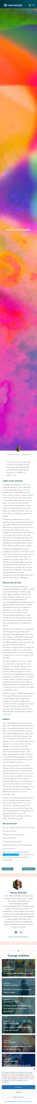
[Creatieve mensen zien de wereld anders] (18, 1062)
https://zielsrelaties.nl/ (11, 854)
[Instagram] (21, 932)
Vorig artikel (8, 868)
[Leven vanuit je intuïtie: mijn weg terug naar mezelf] (18, 1025)
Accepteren (18, 1087)
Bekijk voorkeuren (18, 1097)
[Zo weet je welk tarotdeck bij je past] (18, 968)
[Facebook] (16, 932)
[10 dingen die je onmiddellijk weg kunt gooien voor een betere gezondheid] (18, 1006)
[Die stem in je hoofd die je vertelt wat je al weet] (18, 987)
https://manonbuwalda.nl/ (18, 936)
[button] (34, 1069)
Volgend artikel (28, 868)
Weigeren (18, 1092)
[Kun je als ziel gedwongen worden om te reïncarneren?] (18, 1043)
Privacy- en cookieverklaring (11, 1101)
